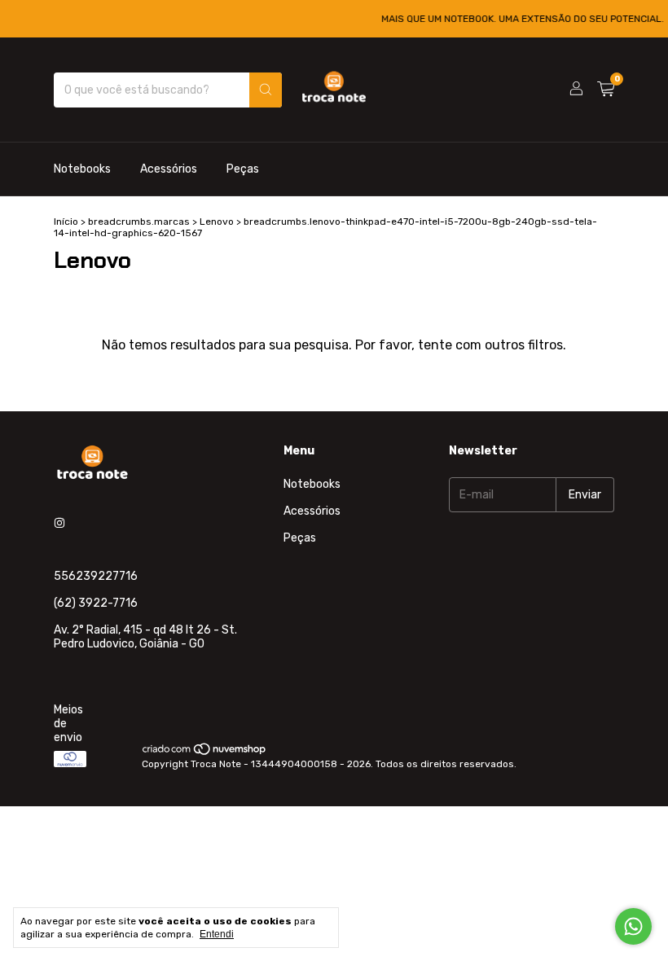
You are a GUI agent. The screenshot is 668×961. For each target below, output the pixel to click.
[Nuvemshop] (205, 752)
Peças (242, 169)
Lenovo (217, 221)
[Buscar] (265, 90)
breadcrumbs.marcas (139, 221)
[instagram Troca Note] (59, 523)
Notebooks (82, 169)
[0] (605, 89)
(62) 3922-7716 (96, 603)
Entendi (217, 934)
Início (66, 221)
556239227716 (96, 576)
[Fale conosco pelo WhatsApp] (633, 926)
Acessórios (168, 169)
